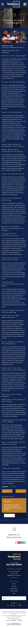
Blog (14, 593)
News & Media (14, 591)
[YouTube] (20, 605)
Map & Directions (14, 577)
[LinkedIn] (14, 605)
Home (14, 583)
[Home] (13, 4)
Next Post (21, 491)
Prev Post (7, 491)
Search (4, 598)
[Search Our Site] (24, 598)
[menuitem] (7, 620)
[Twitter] (17, 605)
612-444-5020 (14, 564)
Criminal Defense (12, 486)
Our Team (14, 586)
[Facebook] (8, 605)
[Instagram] (11, 605)
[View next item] (8, 520)
